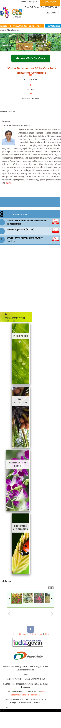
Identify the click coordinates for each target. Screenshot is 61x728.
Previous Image (9, 614)
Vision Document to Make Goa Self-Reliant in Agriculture (32, 71)
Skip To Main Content (9, 30)
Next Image (52, 614)
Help (47, 634)
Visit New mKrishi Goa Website (30, 58)
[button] (4, 46)
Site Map (22, 634)
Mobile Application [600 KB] (20, 229)
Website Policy (35, 634)
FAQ (14, 634)
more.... (9, 183)
